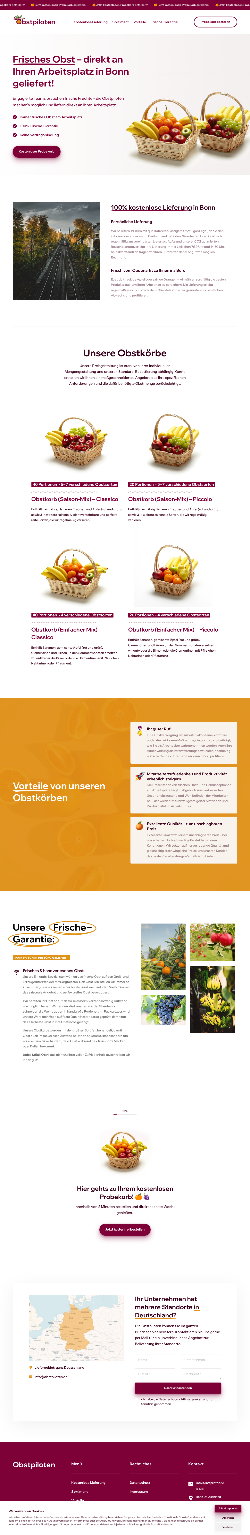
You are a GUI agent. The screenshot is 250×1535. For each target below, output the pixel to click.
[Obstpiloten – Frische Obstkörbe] (34, 22)
